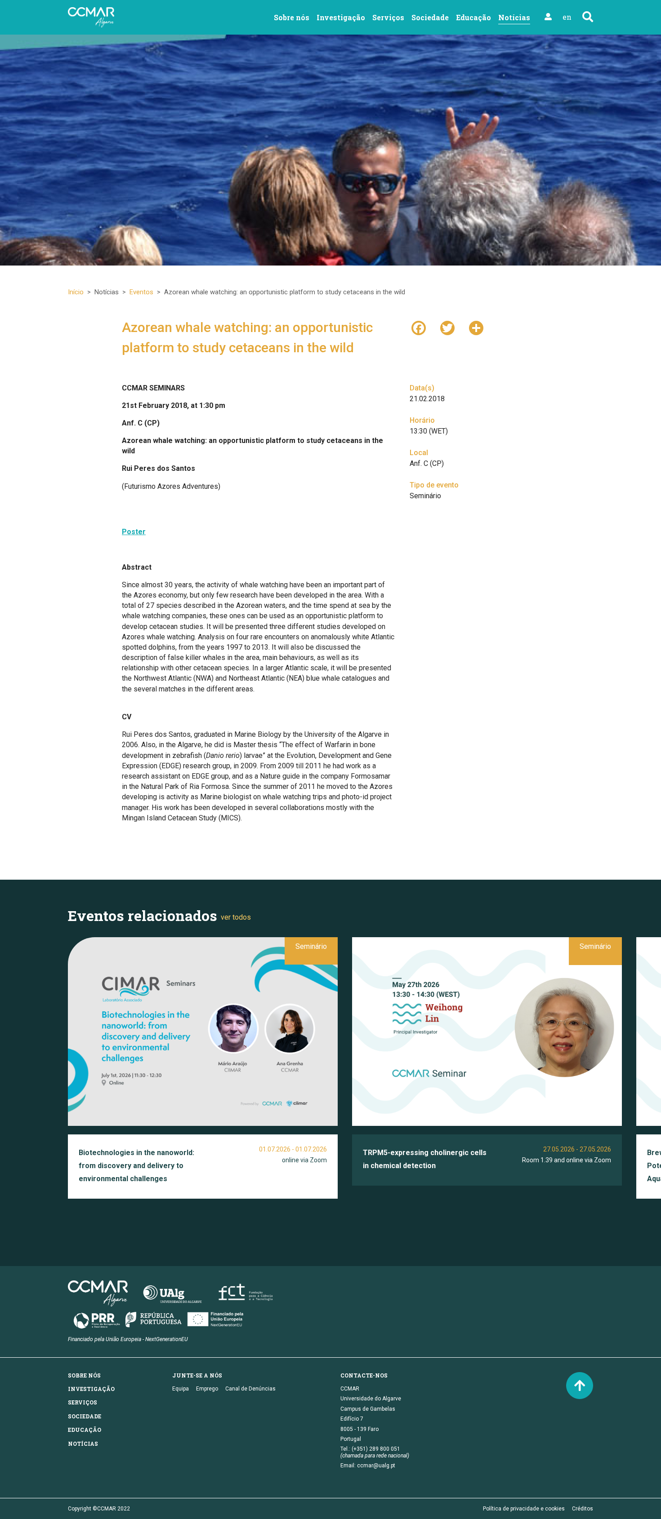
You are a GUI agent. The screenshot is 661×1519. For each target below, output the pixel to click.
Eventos (141, 292)
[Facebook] (419, 327)
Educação (473, 17)
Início (76, 292)
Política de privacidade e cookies (524, 1509)
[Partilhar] (476, 327)
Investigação (341, 17)
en (567, 17)
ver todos (236, 917)
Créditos (582, 1509)
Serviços (388, 17)
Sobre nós (291, 17)
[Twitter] (447, 327)
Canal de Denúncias (250, 1389)
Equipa (180, 1389)
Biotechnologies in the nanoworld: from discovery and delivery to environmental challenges (136, 1165)
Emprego (207, 1389)
